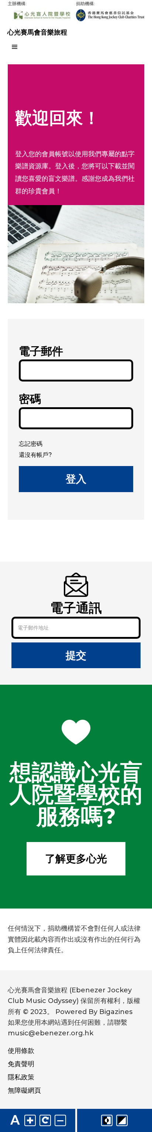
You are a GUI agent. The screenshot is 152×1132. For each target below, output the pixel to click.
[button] (76, 47)
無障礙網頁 (24, 1090)
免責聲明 (21, 1064)
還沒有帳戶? (35, 454)
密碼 (30, 399)
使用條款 (21, 1051)
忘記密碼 (30, 443)
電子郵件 (41, 351)
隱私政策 (21, 1077)
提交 (76, 655)
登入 (76, 479)
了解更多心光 (76, 858)
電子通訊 (76, 606)
